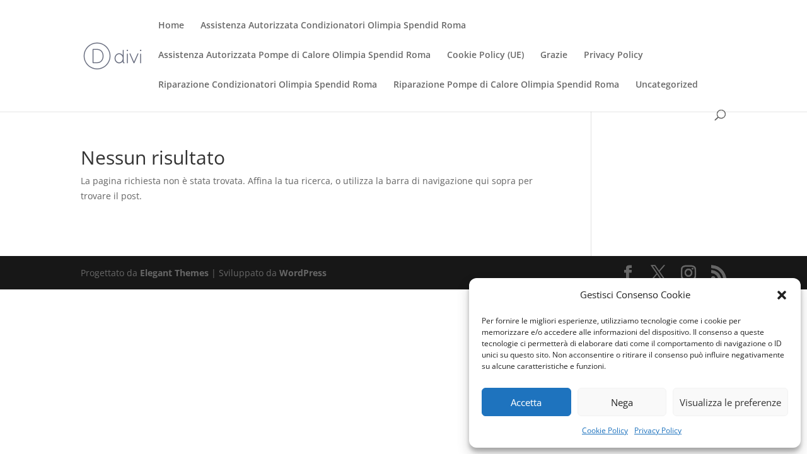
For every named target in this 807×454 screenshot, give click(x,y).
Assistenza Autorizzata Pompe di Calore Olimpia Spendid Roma (294, 55)
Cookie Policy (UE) (485, 55)
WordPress (303, 273)
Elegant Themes (174, 273)
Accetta (526, 402)
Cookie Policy (605, 430)
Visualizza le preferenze (730, 402)
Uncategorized (667, 85)
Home (171, 26)
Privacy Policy (658, 430)
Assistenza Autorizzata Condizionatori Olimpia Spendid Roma (333, 26)
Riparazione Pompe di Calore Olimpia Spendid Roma (506, 85)
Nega (622, 402)
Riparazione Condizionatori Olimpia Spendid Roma (267, 85)
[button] (781, 295)
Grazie (553, 55)
